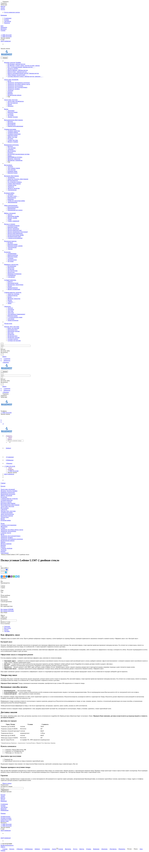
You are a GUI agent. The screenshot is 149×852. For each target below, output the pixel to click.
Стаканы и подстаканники (8, 525)
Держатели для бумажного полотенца (12, 539)
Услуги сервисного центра (12, 12)
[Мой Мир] (7, 576)
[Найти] (2, 354)
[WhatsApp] (14, 576)
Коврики (3, 545)
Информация (4, 810)
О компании (7, 18)
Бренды (3, 798)
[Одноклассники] (4, 576)
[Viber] (11, 576)
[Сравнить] (4, 572)
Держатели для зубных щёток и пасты (12, 529)
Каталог (3, 794)
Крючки (3, 551)
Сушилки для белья (6, 548)
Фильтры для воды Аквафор (9, 491)
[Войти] (1, 418)
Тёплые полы (5, 517)
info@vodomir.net (6, 41)
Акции (3, 796)
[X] (9, 576)
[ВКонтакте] (2, 576)
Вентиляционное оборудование (10, 505)
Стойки (3, 528)
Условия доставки (6, 818)
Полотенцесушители (7, 515)
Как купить (7, 628)
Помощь (3, 813)
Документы (7, 21)
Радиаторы (4, 497)
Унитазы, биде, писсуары (8, 511)
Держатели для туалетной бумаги (10, 536)
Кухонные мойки (6, 520)
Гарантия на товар (6, 819)
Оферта (3, 847)
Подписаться (4, 790)
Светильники (5, 553)
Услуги (3, 799)
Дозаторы (3, 550)
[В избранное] (4, 570)
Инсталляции (5, 508)
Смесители (4, 509)
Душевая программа (7, 512)
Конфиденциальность (7, 845)
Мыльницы (4, 526)
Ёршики (3, 546)
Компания (4, 801)
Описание (7, 626)
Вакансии (7, 23)
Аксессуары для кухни (7, 506)
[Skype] (16, 576)
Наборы (3, 542)
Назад (10, 437)
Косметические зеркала (7, 540)
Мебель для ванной (6, 495)
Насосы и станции (6, 501)
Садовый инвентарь (7, 500)
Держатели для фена (7, 537)
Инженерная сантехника (8, 494)
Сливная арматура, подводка (9, 498)
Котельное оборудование (8, 503)
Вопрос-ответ (5, 821)
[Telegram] (19, 576)
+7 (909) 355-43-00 (6, 35)
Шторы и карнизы (6, 543)
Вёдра (2, 534)
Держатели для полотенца (8, 531)
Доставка (7, 631)
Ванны (3, 519)
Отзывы (6, 19)
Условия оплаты (5, 816)
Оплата (6, 629)
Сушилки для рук (6, 533)
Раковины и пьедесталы (8, 492)
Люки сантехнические (7, 514)
